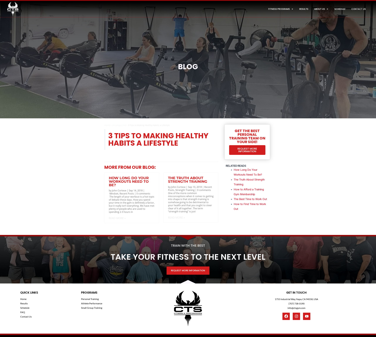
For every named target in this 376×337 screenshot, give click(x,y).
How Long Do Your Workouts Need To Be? (129, 181)
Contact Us (358, 9)
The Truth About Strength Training (187, 180)
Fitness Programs (279, 9)
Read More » (117, 218)
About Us (319, 9)
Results (303, 9)
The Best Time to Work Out (250, 199)
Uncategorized (119, 125)
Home (107, 125)
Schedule (339, 9)
